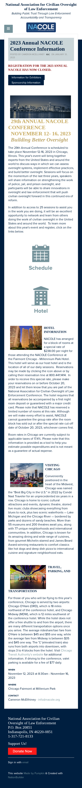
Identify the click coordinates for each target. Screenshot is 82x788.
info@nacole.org (49, 700)
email (25, 762)
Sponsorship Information (26, 82)
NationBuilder (16, 777)
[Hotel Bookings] (41, 301)
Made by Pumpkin (34, 773)
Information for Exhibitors (26, 77)
